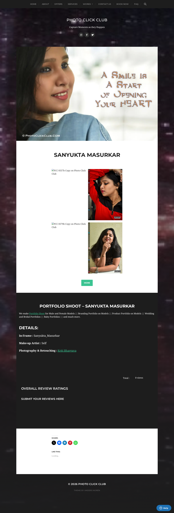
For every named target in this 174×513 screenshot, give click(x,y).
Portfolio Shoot (37, 313)
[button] (69, 194)
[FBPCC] (86, 34)
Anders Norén (92, 490)
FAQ (136, 4)
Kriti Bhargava (67, 350)
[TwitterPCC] (92, 34)
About (45, 4)
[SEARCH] (145, 4)
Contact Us (104, 4)
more (87, 283)
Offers (58, 4)
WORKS (87, 4)
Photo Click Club (87, 20)
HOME (33, 4)
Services (72, 4)
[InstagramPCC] (81, 34)
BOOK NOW (122, 4)
